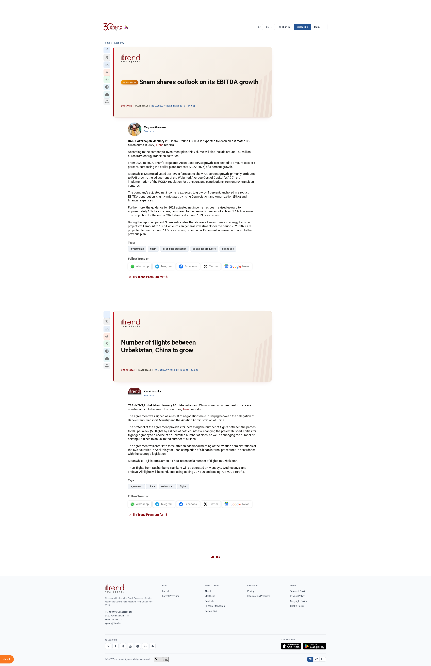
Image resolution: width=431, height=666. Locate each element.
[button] (107, 50)
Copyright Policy (298, 601)
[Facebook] (115, 646)
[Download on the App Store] (291, 646)
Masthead (210, 596)
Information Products (258, 596)
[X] (123, 646)
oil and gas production (174, 248)
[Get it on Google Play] (314, 646)
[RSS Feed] (153, 646)
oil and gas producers (204, 248)
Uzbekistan (167, 486)
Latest (165, 591)
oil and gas (228, 248)
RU (322, 659)
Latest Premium (170, 596)
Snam (153, 248)
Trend (159, 145)
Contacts (209, 601)
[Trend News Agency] (114, 588)
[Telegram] (138, 646)
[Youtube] (130, 646)
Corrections (211, 611)
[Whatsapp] (108, 646)
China (152, 486)
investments (137, 248)
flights (183, 486)
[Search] (259, 27)
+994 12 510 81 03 (113, 619)
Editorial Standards (215, 606)
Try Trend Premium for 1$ (150, 277)
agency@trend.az (113, 623)
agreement (136, 486)
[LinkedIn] (145, 646)
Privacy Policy (297, 596)
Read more (149, 131)
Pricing (251, 591)
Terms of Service (298, 591)
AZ (316, 659)
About (208, 591)
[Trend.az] (116, 27)
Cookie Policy (297, 606)
